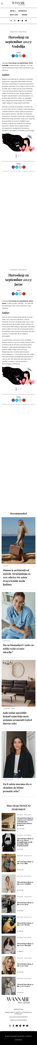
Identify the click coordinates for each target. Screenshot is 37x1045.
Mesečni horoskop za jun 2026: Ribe (25, 862)
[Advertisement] (15, 189)
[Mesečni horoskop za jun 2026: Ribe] (9, 863)
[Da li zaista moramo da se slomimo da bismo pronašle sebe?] (18, 754)
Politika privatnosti (18, 1017)
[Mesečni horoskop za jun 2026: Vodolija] (9, 883)
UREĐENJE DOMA (9, 708)
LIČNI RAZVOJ (8, 779)
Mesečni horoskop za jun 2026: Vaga (25, 965)
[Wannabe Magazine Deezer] (26, 21)
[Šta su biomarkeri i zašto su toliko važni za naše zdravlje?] (18, 615)
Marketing (18, 1009)
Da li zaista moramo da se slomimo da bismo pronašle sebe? (17, 787)
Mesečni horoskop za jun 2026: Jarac (25, 903)
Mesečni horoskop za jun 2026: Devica (25, 985)
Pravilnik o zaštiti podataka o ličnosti (18, 1013)
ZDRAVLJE (6, 640)
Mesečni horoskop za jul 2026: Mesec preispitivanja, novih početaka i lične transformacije (25, 842)
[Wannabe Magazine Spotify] (22, 21)
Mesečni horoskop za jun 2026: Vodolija (25, 883)
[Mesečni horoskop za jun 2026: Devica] (9, 986)
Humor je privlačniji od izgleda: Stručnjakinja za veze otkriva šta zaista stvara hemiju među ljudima (16, 577)
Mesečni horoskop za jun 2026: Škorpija (25, 944)
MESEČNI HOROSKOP (18, 32)
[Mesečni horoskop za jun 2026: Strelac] (9, 924)
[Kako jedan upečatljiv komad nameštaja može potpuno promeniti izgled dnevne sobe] (18, 683)
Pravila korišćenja (18, 1020)
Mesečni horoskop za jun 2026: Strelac (25, 924)
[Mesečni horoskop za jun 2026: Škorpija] (9, 945)
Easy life (14, 15)
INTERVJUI (22, 11)
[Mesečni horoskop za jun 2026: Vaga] (9, 965)
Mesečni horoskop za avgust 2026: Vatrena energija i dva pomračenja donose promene (25, 821)
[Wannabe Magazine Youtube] (18, 21)
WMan (24, 15)
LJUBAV (6, 565)
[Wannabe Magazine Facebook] (15, 21)
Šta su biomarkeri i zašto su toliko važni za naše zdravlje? (18, 648)
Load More (18, 502)
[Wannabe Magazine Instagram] (11, 21)
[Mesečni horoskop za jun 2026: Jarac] (9, 904)
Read (12, 11)
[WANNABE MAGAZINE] (18, 1003)
